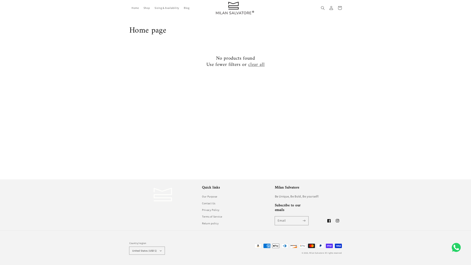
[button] (323, 8)
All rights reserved (333, 253)
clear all (256, 65)
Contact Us (208, 203)
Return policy (210, 223)
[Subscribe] (304, 220)
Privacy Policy (210, 210)
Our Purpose (209, 196)
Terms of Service (212, 216)
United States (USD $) (144, 250)
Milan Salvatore (316, 253)
